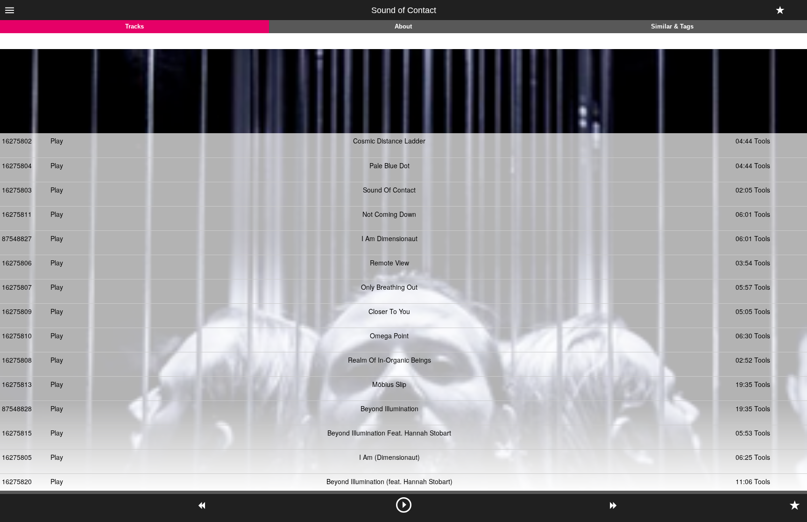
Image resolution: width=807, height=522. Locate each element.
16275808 (17, 360)
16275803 (17, 189)
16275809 (17, 311)
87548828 (17, 408)
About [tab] (403, 26)
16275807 (17, 287)
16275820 (17, 481)
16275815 (17, 432)
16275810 (17, 335)
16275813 (17, 384)
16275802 (17, 140)
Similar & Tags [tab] (672, 26)
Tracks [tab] (134, 26)
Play (56, 140)
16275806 (17, 262)
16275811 (17, 214)
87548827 (17, 238)
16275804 (17, 165)
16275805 (17, 457)
